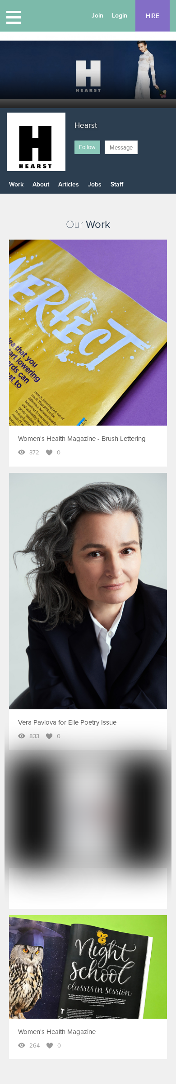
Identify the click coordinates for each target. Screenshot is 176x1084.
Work (16, 184)
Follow (87, 147)
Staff (117, 184)
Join (97, 15)
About (40, 184)
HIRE (152, 16)
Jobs (95, 184)
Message (121, 147)
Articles (68, 184)
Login (119, 15)
